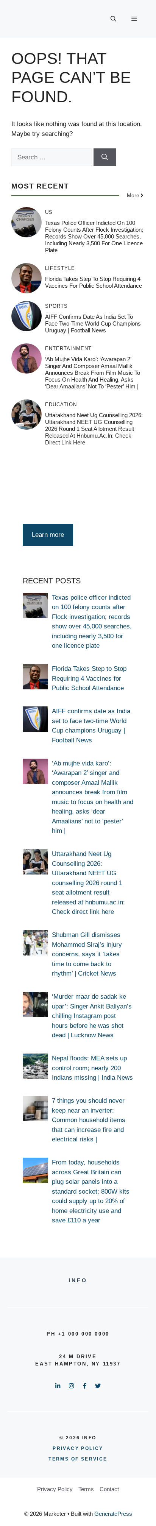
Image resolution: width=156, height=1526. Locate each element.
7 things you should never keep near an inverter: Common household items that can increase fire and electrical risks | (88, 1120)
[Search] (105, 157)
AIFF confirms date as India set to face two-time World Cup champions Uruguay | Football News (93, 323)
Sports (56, 306)
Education (61, 404)
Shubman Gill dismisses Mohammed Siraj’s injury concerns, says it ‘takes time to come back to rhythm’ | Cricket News (87, 954)
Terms (86, 1489)
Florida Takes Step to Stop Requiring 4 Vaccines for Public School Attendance (93, 282)
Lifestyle (60, 268)
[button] (113, 19)
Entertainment (68, 348)
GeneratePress (113, 1513)
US (49, 212)
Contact (109, 1489)
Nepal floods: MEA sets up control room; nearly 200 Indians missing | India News (92, 1068)
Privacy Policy (55, 1489)
